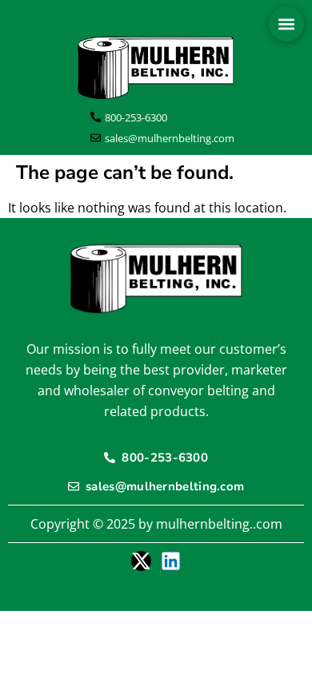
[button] (286, 24)
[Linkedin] (171, 561)
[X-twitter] (141, 561)
